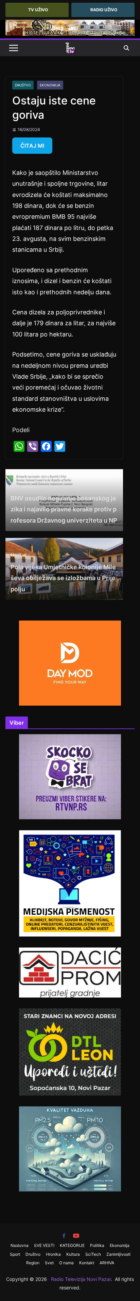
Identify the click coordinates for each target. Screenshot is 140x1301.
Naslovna (20, 1245)
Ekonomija (50, 85)
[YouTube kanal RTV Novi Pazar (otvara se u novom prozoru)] (76, 1235)
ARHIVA (107, 1262)
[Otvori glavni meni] (13, 48)
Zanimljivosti (118, 1254)
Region (32, 1262)
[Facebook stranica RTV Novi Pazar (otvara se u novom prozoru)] (63, 1235)
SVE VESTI (44, 1245)
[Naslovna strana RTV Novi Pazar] (70, 48)
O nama (66, 1262)
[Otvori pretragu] (126, 48)
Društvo (23, 85)
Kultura (73, 1254)
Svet (49, 1262)
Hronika (53, 1254)
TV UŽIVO (38, 9)
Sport (15, 1254)
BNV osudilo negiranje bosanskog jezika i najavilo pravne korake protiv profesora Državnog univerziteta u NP (64, 503)
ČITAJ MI (32, 145)
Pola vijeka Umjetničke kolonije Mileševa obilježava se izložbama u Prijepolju (63, 572)
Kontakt (86, 1262)
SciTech (93, 1254)
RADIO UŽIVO (103, 9)
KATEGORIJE (72, 1245)
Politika (97, 1245)
